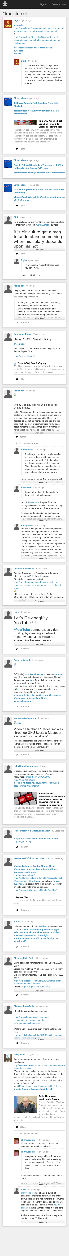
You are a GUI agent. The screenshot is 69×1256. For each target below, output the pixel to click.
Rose (24, 1189)
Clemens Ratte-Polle (24, 568)
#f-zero (32, 932)
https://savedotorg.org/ (24, 355)
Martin (17, 921)
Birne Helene (20, 98)
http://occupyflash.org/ (24, 874)
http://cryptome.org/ (23, 841)
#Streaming (59, 197)
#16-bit (25, 929)
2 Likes (23, 436)
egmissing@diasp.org (25, 717)
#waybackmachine (23, 701)
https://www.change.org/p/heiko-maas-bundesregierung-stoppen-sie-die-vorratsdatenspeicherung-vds (31, 1019)
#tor (32, 680)
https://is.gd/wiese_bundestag (36, 986)
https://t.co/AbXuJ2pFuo (25, 779)
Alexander (19, 285)
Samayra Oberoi (22, 660)
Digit (16, 20)
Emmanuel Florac (22, 333)
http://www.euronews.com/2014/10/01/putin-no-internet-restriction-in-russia (39, 1067)
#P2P (16, 200)
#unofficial (19, 883)
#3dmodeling (36, 929)
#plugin (56, 880)
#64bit (52, 866)
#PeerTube (22, 629)
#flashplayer (26, 866)
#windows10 (20, 941)
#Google (32, 172)
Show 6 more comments (26, 1133)
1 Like (22, 148)
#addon (36, 866)
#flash (17, 866)
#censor (35, 1089)
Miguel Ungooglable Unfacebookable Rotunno (40, 1086)
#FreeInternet (20, 113)
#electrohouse (21, 932)
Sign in (43, 4)
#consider (19, 25)
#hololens (55, 932)
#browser (31, 871)
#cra (21, 50)
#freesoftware (32, 47)
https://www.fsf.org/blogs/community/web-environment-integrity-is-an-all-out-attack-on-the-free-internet (39, 29)
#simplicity (36, 938)
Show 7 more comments (26, 443)
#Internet (55, 110)
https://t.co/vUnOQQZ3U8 (38, 776)
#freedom (43, 695)
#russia (17, 1089)
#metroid (18, 935)
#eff (15, 53)
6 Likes (23, 1127)
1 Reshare (24, 322)
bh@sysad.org (28, 1139)
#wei (16, 50)
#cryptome (19, 838)
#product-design (22, 938)
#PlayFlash (34, 880)
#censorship (20, 695)
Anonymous (27, 449)
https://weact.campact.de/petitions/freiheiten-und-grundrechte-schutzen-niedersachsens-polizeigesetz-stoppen (38, 584)
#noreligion (43, 935)
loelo (16, 611)
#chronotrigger (51, 929)
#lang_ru (46, 782)
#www (39, 869)
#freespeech (20, 47)
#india (44, 698)
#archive (57, 674)
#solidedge (48, 938)
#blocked (29, 674)
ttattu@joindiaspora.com (26, 765)
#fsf (20, 53)
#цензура (36, 782)
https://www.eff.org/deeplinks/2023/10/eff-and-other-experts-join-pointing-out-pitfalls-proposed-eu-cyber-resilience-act (37, 39)
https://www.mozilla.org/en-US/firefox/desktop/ (35, 889)
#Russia (41, 172)
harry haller (19, 1054)
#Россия (18, 782)
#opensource (20, 871)
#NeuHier (41, 926)
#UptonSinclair (43, 224)
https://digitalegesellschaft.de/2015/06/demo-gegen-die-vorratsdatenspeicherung (38, 982)
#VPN (48, 172)
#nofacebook (30, 935)
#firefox (44, 866)
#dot (38, 698)
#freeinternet (46, 47)
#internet (38, 674)
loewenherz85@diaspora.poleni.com (32, 830)
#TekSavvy (33, 110)
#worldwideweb (50, 869)
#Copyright (44, 110)
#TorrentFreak (20, 110)
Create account (59, 4)
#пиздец (27, 782)
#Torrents (24, 200)
